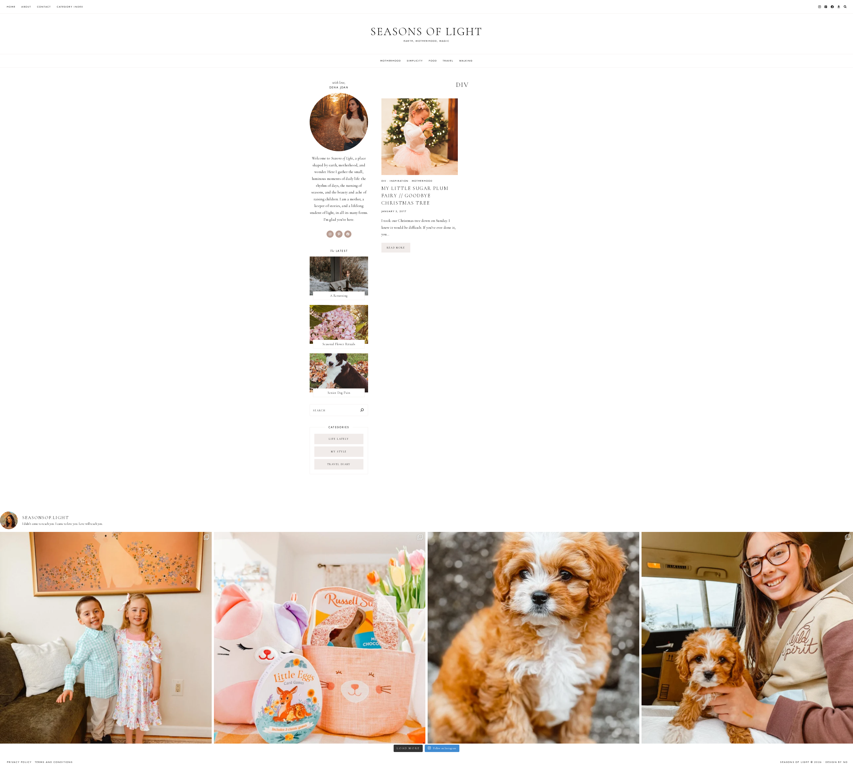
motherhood (422, 181)
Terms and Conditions (54, 762)
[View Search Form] (845, 6)
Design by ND (836, 762)
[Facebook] (832, 7)
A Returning (338, 296)
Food (433, 60)
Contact (44, 6)
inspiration (399, 181)
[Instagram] (819, 7)
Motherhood (390, 60)
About (26, 6)
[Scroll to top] (845, 758)
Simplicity (415, 60)
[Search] (362, 410)
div (384, 181)
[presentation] (419, 136)
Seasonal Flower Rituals (339, 344)
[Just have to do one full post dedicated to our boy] (533, 638)
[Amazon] (838, 7)
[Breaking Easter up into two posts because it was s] (320, 638)
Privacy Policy (19, 762)
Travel (448, 60)
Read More (399, 249)
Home (11, 6)
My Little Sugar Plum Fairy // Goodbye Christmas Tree (415, 195)
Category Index (70, 6)
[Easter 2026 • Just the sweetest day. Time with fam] (106, 638)
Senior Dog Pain (339, 393)
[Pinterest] (826, 7)
